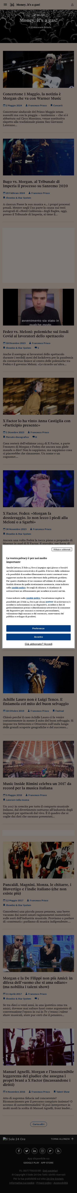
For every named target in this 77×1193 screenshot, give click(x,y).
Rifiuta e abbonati (62, 549)
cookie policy (18, 587)
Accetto (38, 637)
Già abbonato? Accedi (38, 644)
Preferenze (38, 628)
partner (50, 602)
